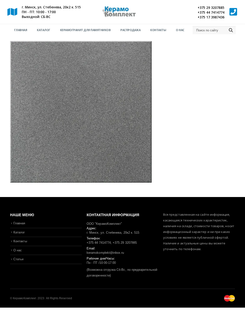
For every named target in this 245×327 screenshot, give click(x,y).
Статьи (18, 259)
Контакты (158, 30)
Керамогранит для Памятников (85, 30)
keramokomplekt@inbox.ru (105, 252)
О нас (180, 30)
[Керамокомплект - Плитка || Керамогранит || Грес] (122, 12)
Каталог (43, 30)
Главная (20, 30)
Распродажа (130, 30)
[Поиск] (231, 30)
